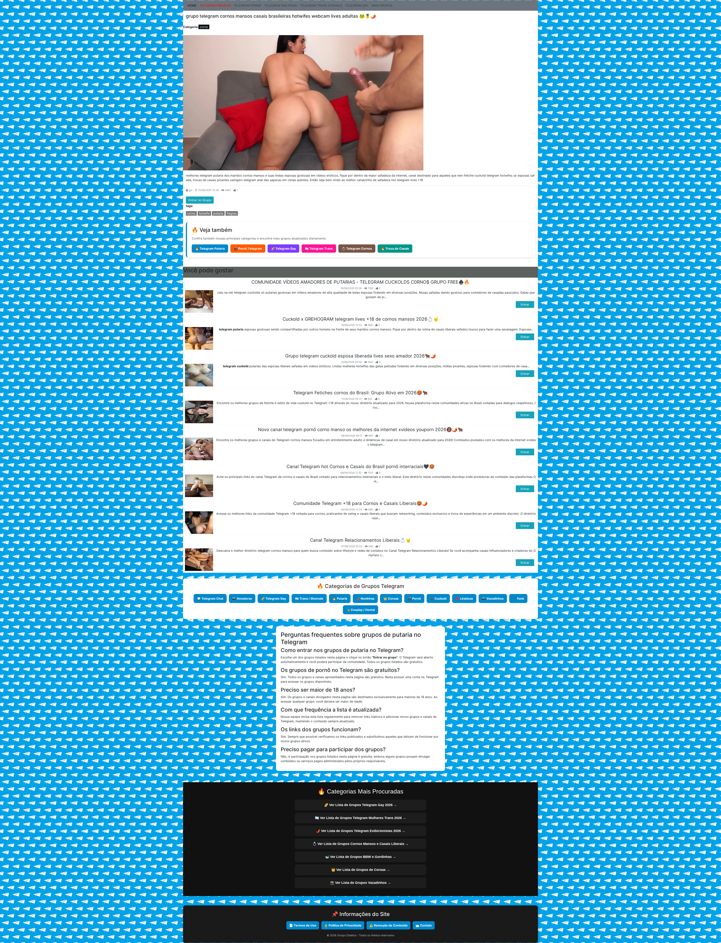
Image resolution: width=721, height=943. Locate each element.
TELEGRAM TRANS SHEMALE (321, 5)
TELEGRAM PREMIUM (215, 5)
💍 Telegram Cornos (357, 248)
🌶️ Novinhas (365, 598)
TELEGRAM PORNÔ (247, 5)
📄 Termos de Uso (302, 925)
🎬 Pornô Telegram (248, 248)
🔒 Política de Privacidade (342, 925)
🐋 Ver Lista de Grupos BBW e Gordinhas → (360, 857)
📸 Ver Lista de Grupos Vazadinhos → (360, 883)
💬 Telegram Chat (210, 598)
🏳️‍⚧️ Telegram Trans (319, 248)
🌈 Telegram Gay (283, 248)
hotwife (204, 213)
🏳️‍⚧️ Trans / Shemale (309, 598)
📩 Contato (424, 925)
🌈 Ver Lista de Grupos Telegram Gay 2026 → (360, 805)
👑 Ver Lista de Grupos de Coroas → (360, 870)
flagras (232, 213)
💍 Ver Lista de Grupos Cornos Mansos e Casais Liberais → (360, 844)
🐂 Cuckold (438, 598)
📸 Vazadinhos (493, 598)
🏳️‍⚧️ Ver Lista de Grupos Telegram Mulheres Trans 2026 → (360, 818)
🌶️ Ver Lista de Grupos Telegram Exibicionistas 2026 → (360, 831)
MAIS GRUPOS (382, 5)
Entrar (525, 304)
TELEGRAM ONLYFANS (280, 5)
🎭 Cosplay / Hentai (360, 610)
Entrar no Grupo (199, 200)
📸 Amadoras (242, 598)
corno (204, 27)
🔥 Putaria (339, 598)
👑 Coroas (391, 598)
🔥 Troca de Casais (395, 248)
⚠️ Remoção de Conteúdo (388, 925)
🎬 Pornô (414, 598)
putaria (218, 213)
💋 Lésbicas (464, 598)
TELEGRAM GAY (357, 5)
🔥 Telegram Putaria (210, 248)
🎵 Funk (518, 598)
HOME (193, 5)
